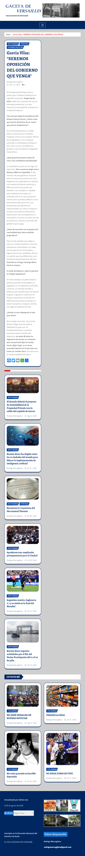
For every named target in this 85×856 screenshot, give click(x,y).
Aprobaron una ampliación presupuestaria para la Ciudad (22, 554)
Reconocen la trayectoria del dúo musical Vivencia (21, 509)
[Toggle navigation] (43, 25)
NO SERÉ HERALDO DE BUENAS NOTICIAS (19, 716)
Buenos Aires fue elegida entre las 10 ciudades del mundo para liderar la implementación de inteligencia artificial (22, 458)
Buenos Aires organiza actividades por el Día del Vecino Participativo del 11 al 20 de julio (22, 655)
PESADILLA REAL (55, 715)
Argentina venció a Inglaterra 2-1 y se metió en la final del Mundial (21, 603)
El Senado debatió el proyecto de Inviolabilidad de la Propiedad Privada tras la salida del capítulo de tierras (21, 406)
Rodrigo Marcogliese (15, 82)
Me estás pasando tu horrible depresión (21, 775)
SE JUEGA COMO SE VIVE (59, 773)
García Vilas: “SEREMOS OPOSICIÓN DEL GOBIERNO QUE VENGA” (38, 34)
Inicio (8, 34)
